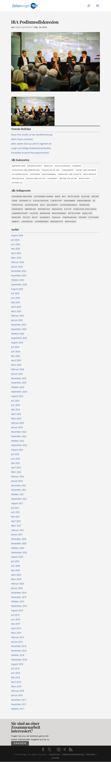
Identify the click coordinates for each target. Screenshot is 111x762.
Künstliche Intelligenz (84, 209)
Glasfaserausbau (68, 205)
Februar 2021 (17, 530)
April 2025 (16, 306)
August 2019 (17, 610)
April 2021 (16, 521)
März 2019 (16, 632)
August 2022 (17, 449)
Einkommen (69, 201)
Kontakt (55, 757)
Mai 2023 (15, 409)
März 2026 (16, 257)
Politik (26, 217)
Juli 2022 (15, 454)
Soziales (56, 217)
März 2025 (16, 311)
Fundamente (68, 170)
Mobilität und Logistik (69, 174)
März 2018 (16, 686)
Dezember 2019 (18, 592)
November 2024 (18, 329)
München (16, 217)
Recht (35, 217)
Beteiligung (73, 196)
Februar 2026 (17, 262)
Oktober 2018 (17, 655)
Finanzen (76, 166)
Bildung (86, 196)
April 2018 (16, 682)
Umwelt (16, 221)
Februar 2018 (17, 690)
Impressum (54, 754)
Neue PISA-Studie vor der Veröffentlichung (31, 134)
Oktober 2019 (17, 601)
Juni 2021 (15, 512)
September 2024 (19, 338)
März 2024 (16, 364)
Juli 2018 (15, 668)
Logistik (34, 213)
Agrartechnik (18, 166)
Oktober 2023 (17, 387)
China (14, 201)
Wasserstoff (56, 221)
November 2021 (18, 489)
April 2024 (16, 360)
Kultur (67, 209)
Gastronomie (31, 205)
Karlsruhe (57, 209)
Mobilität (87, 213)
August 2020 (17, 556)
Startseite (90, 754)
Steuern (83, 217)
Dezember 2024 (18, 324)
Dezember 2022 (18, 431)
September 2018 (19, 659)
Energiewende (84, 201)
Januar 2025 (17, 320)
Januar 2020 (17, 588)
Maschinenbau (49, 174)
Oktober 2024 (17, 333)
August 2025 (17, 289)
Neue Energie (89, 174)
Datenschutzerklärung (73, 754)
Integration (44, 209)
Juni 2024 (15, 351)
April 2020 (16, 574)
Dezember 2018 (18, 646)
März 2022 (16, 472)
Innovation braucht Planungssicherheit (30, 152)
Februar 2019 (17, 637)
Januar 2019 (17, 641)
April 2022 (16, 467)
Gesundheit (52, 205)
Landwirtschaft (20, 213)
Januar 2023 (17, 427)
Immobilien (30, 209)
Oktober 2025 (17, 280)
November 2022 (18, 436)
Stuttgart (93, 217)
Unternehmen (41, 221)
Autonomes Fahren (43, 196)
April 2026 (16, 253)
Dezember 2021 (18, 485)
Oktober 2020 (17, 548)
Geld (42, 205)
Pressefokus (18, 178)
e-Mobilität (56, 201)
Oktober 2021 (17, 494)
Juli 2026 (15, 239)
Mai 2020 (15, 570)
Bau (64, 196)
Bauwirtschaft (34, 166)
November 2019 (18, 597)
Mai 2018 (15, 677)
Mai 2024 (15, 356)
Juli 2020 (15, 561)
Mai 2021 (15, 516)
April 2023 (16, 414)
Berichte (48, 166)
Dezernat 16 (25, 201)
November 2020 (18, 543)
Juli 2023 (15, 400)
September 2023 (19, 391)
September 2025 (19, 284)
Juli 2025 (15, 293)
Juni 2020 (15, 565)
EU (94, 201)
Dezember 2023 (18, 378)
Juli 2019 (15, 615)
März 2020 (16, 579)
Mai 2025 (15, 302)
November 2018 (18, 650)
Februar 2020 (17, 583)
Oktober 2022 (17, 440)
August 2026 (17, 235)
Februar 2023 (17, 423)
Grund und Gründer (86, 170)
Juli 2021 (15, 507)
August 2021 (17, 503)
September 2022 (19, 445)
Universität (27, 221)
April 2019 (16, 628)
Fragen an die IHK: (51, 170)
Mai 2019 (15, 623)
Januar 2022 (17, 481)
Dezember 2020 (18, 539)
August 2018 (17, 664)
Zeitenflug (17, 183)
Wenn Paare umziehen (22, 139)
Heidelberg (17, 209)
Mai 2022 (15, 463)
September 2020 (19, 552)
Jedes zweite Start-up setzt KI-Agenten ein (31, 143)
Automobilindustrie (22, 196)
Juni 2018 (15, 673)
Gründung (84, 205)
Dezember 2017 (18, 699)
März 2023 (16, 418)
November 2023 (18, 382)
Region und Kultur (35, 178)
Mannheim (45, 213)
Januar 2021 (17, 534)
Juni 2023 (15, 405)
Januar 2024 (17, 373)
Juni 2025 (15, 297)
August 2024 (17, 342)
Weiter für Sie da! (68, 178)
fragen (20, 743)
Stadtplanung (69, 217)
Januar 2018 (17, 695)
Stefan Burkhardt (23, 27)
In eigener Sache (20, 174)
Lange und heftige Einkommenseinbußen (31, 148)
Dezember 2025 (18, 271)
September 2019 (19, 606)
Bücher (95, 196)
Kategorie (35, 174)
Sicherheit (52, 178)
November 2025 (18, 275)
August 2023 (17, 396)
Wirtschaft (84, 178)
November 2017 (18, 704)
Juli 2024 (15, 347)
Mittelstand (74, 213)
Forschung (17, 205)
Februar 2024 (17, 369)
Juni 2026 (15, 244)
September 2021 (19, 498)
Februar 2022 (17, 476)
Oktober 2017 (17, 708)
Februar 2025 (17, 315)
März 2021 (16, 525)
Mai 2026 (15, 248)
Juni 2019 (15, 619)
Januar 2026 (17, 266)
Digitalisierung (62, 166)
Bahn (57, 196)
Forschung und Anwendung (26, 170)
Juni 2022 (15, 458)
